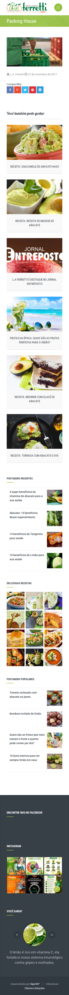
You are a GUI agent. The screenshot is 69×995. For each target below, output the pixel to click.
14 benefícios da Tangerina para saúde (26, 536)
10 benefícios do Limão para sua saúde (27, 557)
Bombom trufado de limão (25, 713)
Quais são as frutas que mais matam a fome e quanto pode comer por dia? (27, 739)
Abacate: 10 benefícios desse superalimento (24, 515)
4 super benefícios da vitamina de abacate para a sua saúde (26, 496)
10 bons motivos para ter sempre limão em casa (25, 758)
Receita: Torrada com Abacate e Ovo (34, 455)
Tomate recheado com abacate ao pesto (23, 694)
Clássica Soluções (35, 988)
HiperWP (34, 984)
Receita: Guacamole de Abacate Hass (34, 166)
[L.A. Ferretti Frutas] (34, 7)
